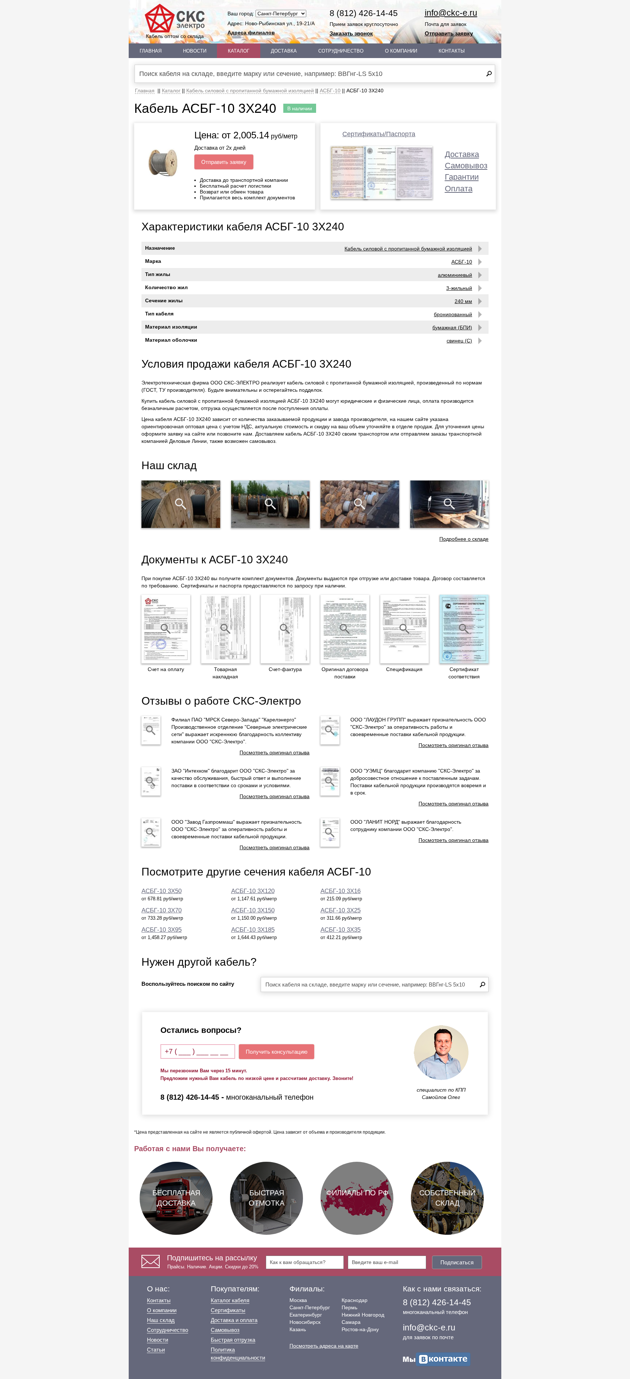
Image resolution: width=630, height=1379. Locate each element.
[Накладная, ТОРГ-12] (225, 629)
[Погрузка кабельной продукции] (449, 504)
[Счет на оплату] (165, 629)
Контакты (452, 51)
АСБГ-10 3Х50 (161, 891)
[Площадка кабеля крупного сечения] (359, 504)
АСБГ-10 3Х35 (340, 929)
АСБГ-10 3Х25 (340, 910)
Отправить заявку (449, 33)
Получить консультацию (276, 1052)
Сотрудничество (340, 51)
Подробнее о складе (464, 539)
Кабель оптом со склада (175, 36)
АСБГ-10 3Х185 (253, 929)
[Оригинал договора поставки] (344, 629)
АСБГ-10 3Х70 (161, 910)
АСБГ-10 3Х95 (161, 929)
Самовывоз (466, 165)
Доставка (284, 51)
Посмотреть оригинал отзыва (275, 752)
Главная (151, 51)
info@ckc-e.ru (451, 13)
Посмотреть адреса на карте (323, 1346)
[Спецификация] (404, 629)
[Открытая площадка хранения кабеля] (180, 504)
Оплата (458, 188)
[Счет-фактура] (285, 629)
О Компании (401, 51)
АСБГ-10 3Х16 (340, 891)
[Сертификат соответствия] (464, 629)
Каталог (238, 51)
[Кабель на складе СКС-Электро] (270, 504)
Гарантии (462, 176)
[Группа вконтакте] (436, 1358)
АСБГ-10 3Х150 (253, 910)
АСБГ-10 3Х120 (253, 891)
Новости (194, 51)
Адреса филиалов (251, 32)
